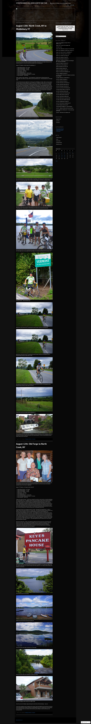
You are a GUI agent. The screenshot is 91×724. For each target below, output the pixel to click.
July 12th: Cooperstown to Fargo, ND (62, 101)
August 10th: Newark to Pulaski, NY (62, 57)
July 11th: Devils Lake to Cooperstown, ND (63, 103)
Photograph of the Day (28, 712)
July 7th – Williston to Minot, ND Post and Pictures (64, 108)
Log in (57, 139)
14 (59, 155)
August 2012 (58, 119)
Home (68, 5)
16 (64, 155)
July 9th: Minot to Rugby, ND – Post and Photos (64, 106)
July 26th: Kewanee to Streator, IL (61, 81)
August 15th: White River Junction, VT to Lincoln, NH (65, 48)
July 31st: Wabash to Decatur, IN (61, 73)
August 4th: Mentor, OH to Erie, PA (62, 66)
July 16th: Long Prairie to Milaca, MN (62, 96)
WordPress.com (59, 144)
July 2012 (57, 120)
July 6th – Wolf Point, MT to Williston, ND (63, 112)
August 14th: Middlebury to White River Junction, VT (65, 50)
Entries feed (58, 140)
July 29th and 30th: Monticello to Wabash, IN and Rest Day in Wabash (65, 75)
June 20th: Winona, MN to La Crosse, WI (63, 89)
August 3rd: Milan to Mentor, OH (61, 68)
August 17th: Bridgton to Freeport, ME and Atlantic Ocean (63, 43)
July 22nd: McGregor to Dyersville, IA (62, 86)
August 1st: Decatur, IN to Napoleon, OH (63, 71)
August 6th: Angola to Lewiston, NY (62, 63)
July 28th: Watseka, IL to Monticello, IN (62, 77)
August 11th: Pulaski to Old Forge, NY (62, 55)
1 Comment (33, 712)
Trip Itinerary (58, 131)
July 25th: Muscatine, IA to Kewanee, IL (63, 82)
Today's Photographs (59, 130)
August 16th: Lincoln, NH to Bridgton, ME (63, 45)
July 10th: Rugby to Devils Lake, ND (62, 104)
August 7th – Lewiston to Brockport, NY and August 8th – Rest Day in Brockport (65, 61)
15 (61, 155)
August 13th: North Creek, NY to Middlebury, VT (64, 52)
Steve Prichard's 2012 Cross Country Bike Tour (31, 3)
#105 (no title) (72, 5)
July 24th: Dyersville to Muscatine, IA (62, 84)
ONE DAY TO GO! (59, 47)
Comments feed (59, 142)
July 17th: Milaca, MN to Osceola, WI (62, 94)
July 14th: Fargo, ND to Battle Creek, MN (63, 99)
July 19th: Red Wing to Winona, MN (62, 91)
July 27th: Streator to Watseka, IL (61, 79)
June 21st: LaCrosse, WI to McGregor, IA (63, 87)
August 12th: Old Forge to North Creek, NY (63, 53)
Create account (58, 137)
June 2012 (58, 122)
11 (70, 153)
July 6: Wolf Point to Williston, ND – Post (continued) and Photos (65, 110)
